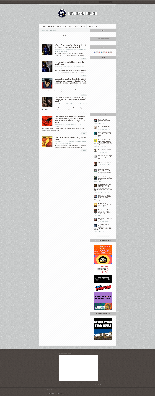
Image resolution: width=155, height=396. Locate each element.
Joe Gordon (100, 160)
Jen (99, 173)
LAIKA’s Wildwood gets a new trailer (104, 127)
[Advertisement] (64, 38)
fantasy (82, 141)
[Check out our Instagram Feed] (111, 52)
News (71, 2)
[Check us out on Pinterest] (99, 52)
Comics (56, 2)
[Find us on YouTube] (106, 52)
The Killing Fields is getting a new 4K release (104, 204)
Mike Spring (100, 146)
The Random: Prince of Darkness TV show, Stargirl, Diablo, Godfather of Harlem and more (70, 100)
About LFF (49, 2)
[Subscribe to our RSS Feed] (104, 52)
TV (87, 2)
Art (75, 141)
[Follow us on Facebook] (95, 52)
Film (61, 2)
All (73, 49)
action (70, 49)
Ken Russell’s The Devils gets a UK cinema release (105, 219)
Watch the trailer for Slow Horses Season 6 (104, 150)
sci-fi (56, 51)
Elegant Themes (102, 384)
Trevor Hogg (106, 164)
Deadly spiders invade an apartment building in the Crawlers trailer (104, 120)
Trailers (82, 2)
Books (72, 103)
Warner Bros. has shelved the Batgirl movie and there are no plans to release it (70, 46)
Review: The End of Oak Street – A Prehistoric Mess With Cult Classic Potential (104, 171)
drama (79, 49)
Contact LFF (52, 393)
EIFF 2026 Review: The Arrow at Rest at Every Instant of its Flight (105, 157)
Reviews (76, 2)
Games (66, 2)
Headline (57, 68)
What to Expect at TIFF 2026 (105, 163)
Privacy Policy (61, 393)
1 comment (57, 105)
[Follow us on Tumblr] (109, 52)
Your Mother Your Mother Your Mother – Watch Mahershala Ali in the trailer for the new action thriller (102, 212)
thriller (58, 51)
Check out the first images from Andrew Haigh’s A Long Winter (105, 178)
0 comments (64, 51)
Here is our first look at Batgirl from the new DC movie (69, 63)
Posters (56, 143)
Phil (60, 49)
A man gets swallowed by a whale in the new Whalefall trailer (104, 134)
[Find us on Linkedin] (102, 52)
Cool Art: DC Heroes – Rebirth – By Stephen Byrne (70, 138)
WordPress (114, 384)
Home (44, 2)
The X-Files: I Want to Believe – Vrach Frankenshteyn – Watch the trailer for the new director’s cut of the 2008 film (102, 227)
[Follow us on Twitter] (97, 52)
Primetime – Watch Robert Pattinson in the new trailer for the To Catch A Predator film (102, 197)
